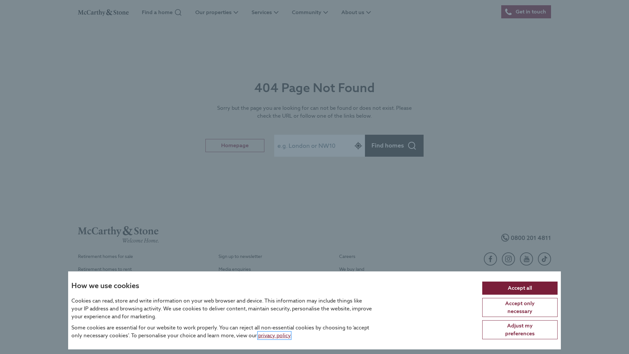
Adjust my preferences (520, 329)
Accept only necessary (520, 307)
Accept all (520, 287)
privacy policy (274, 335)
